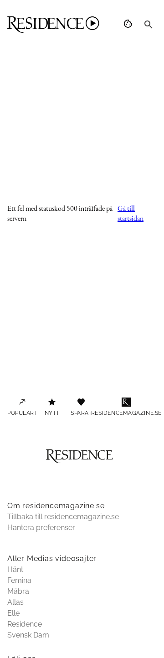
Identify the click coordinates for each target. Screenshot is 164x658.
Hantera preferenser (41, 527)
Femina (19, 580)
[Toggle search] (148, 24)
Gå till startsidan (131, 213)
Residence (24, 624)
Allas (15, 602)
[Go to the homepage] (53, 24)
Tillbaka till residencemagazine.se (63, 516)
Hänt (15, 569)
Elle (13, 613)
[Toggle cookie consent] (129, 25)
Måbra (18, 591)
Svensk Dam (28, 635)
